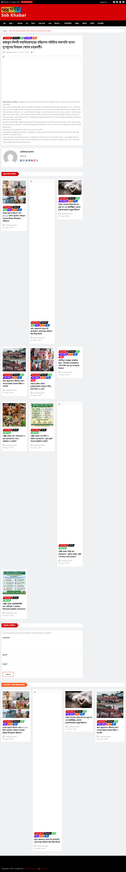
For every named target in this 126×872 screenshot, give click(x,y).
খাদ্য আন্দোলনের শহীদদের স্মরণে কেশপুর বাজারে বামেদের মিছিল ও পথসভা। (13, 383)
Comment (6, 638)
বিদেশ (33, 23)
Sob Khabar (13, 15)
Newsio (35, 869)
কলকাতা (19, 23)
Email (5, 664)
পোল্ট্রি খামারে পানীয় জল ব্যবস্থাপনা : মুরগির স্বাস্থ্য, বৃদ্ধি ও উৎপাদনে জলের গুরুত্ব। (69, 554)
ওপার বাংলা (41, 23)
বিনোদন (57, 23)
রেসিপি (92, 23)
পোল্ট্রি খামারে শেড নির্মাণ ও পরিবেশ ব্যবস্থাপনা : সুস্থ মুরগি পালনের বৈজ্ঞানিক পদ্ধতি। (41, 438)
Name (5, 655)
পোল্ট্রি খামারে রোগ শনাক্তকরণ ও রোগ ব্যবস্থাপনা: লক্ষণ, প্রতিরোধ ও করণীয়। (14, 438)
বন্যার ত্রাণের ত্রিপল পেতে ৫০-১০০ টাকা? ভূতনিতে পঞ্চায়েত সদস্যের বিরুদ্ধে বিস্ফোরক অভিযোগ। (14, 217)
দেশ (27, 23)
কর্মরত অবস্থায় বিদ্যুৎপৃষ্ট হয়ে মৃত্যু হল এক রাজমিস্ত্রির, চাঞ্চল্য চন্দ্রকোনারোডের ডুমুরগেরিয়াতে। (69, 207)
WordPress (27, 869)
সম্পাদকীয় (100, 23)
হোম (4, 23)
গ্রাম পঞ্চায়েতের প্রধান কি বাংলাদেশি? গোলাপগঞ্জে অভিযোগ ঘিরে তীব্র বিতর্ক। (41, 331)
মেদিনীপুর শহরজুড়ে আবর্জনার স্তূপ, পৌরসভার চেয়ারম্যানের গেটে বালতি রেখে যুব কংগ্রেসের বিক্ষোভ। (68, 364)
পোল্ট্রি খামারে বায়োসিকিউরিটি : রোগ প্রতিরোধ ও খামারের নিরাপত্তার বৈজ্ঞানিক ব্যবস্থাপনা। (14, 606)
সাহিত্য (84, 23)
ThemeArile (44, 869)
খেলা (49, 23)
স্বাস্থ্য (77, 23)
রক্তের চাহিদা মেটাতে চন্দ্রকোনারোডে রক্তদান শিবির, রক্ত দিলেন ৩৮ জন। (40, 386)
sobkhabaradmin (11, 52)
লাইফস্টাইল (68, 23)
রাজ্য (11, 23)
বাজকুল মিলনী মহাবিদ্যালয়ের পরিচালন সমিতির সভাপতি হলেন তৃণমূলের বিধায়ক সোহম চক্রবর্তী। (30, 31)
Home (5, 31)
